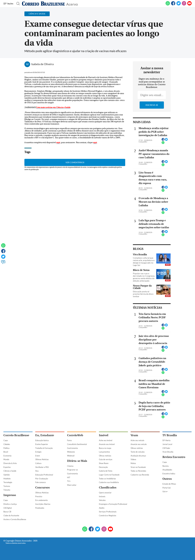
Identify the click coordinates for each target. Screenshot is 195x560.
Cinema (70, 466)
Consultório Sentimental (77, 444)
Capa (5, 440)
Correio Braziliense (16, 435)
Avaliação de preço (138, 456)
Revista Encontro (173, 457)
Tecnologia (7, 482)
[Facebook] (173, 5)
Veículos (102, 500)
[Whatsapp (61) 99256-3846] (168, 5)
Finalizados (39, 508)
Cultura (38, 463)
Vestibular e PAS (42, 467)
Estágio (38, 452)
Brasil (5, 452)
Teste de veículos (138, 452)
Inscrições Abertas (42, 504)
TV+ (69, 481)
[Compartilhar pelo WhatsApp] (163, 143)
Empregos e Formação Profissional (113, 504)
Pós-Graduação (41, 478)
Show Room (103, 463)
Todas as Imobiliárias (107, 478)
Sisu (37, 471)
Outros (167, 478)
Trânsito (6, 490)
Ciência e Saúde (9, 471)
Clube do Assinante (11, 515)
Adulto (101, 508)
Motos (133, 463)
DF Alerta (166, 440)
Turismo (6, 486)
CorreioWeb (75, 435)
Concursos (42, 487)
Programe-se (72, 470)
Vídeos (133, 459)
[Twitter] (3, 257)
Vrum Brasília (167, 452)
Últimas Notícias (42, 459)
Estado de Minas (169, 484)
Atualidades (167, 470)
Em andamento (41, 500)
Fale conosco (40, 482)
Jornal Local (167, 444)
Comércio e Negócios (107, 515)
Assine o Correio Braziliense (14, 519)
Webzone (71, 452)
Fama (69, 440)
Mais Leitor (71, 485)
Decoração (103, 467)
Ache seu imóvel (105, 440)
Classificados (107, 487)
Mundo (6, 459)
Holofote (7, 478)
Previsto (38, 496)
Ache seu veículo (137, 440)
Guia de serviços (105, 459)
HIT (68, 477)
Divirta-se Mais (77, 461)
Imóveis (102, 496)
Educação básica (42, 440)
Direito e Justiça (10, 504)
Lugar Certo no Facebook (109, 475)
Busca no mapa (105, 448)
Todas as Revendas (138, 471)
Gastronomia (72, 448)
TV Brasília (169, 435)
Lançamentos (104, 452)
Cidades (6, 444)
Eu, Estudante (44, 435)
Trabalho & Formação (44, 448)
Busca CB (7, 511)
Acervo (72, 4)
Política (6, 448)
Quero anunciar (105, 492)
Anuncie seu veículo (139, 444)
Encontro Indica (168, 473)
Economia (7, 456)
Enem (37, 456)
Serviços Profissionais (107, 511)
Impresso (9, 495)
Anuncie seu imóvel (107, 444)
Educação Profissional (44, 475)
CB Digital (7, 508)
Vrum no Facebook (138, 467)
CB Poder (166, 448)
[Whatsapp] (3, 246)
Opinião (6, 475)
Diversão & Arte (10, 463)
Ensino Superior (41, 444)
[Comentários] (3, 263)
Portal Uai (166, 488)
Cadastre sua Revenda (140, 475)
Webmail (70, 456)
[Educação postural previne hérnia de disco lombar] (163, 290)
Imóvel (103, 435)
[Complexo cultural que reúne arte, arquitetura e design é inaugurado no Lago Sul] (163, 258)
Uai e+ (165, 491)
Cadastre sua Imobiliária (109, 482)
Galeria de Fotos (105, 471)
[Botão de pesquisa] (17, 3)
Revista (165, 466)
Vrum (134, 435)
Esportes (7, 467)
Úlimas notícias (105, 456)
